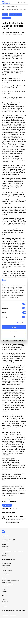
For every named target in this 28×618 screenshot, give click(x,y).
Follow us (4, 595)
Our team (4, 589)
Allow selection (14, 332)
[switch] (24, 308)
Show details (20, 322)
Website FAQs (5, 555)
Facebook (4, 603)
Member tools (5, 546)
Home (3, 6)
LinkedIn (4, 599)
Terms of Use (13, 615)
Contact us (4, 591)
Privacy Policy (5, 615)
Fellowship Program (6, 568)
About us (4, 578)
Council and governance (7, 584)
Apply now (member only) (8, 539)
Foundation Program (6, 563)
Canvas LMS (5, 542)
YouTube (4, 606)
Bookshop (4, 548)
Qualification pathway (7, 570)
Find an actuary (5, 553)
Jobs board (4, 544)
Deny (14, 336)
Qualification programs (8, 559)
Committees (5, 587)
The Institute (5, 574)
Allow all (14, 327)
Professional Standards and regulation (11, 580)
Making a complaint (6, 582)
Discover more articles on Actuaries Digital (12, 551)
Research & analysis (12, 6)
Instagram (4, 601)
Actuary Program (6, 565)
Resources (5, 535)
